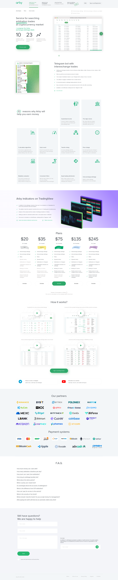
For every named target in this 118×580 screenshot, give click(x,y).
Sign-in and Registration (95, 3)
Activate (25, 283)
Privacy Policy (84, 576)
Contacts (98, 576)
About (68, 576)
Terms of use (75, 576)
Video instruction (48, 220)
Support (91, 576)
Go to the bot (59, 90)
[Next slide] (101, 33)
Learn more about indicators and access (28, 220)
